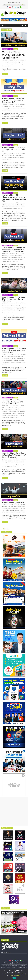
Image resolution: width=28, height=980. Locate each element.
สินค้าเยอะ (10, 417)
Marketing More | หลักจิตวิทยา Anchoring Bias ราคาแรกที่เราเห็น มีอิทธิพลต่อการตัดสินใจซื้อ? (13, 250)
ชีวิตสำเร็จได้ (4, 310)
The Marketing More (21, 307)
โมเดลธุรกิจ (10, 312)
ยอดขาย (23, 415)
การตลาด (11, 108)
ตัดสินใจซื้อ (15, 108)
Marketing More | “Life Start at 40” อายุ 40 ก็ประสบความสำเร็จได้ (13, 149)
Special (15, 49)
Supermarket (4, 411)
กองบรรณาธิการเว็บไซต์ (14, 60)
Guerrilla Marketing (7, 204)
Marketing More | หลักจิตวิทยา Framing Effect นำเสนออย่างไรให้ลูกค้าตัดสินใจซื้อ (13, 100)
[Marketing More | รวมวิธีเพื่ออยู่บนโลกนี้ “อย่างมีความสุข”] (14, 33)
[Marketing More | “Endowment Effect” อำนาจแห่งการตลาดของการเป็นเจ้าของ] (14, 330)
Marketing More (11, 62)
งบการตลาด (4, 464)
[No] (26, 974)
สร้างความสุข (20, 64)
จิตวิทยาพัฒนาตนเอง (18, 510)
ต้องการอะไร (14, 413)
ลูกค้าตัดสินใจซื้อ (21, 108)
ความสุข (6, 64)
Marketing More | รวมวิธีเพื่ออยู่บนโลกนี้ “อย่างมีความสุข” (13, 54)
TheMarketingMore (6, 309)
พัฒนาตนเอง (13, 310)
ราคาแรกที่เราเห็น (7, 259)
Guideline (5, 305)
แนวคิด (6, 312)
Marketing (5, 49)
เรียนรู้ (3, 312)
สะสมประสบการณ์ (20, 310)
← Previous (5, 529)
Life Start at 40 (11, 155)
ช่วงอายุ (9, 310)
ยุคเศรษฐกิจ (9, 208)
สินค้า (17, 362)
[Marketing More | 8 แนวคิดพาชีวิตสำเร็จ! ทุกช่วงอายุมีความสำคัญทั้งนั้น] (14, 279)
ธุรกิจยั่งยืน (13, 415)
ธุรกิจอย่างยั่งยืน (18, 415)
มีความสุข (11, 64)
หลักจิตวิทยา (4, 110)
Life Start (5, 155)
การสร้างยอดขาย (21, 462)
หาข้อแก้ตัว (23, 512)
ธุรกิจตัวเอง (4, 415)
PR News (10, 49)
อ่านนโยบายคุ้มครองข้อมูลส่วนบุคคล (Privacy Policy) (14, 974)
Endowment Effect (7, 356)
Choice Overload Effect (13, 407)
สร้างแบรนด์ (14, 208)
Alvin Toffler (5, 407)
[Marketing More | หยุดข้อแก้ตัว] (14, 484)
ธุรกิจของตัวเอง (21, 413)
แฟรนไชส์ (8, 66)
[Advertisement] (14, 811)
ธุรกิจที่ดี (8, 415)
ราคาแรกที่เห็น (14, 259)
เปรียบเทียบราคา (10, 261)
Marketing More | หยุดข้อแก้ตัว (13, 502)
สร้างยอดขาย (4, 417)
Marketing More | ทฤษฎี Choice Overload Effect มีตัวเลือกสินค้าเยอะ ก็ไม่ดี (12, 402)
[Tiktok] (12, 7)
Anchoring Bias (6, 255)
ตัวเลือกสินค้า (8, 413)
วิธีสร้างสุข (15, 64)
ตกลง (14, 977)
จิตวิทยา (11, 510)
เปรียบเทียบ (4, 261)
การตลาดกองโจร (16, 206)
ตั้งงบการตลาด (10, 464)
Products (11, 257)
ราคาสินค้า (20, 257)
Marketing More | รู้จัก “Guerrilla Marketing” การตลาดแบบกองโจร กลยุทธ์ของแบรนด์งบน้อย (14, 198)
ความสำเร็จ (18, 157)
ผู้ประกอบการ (7, 362)
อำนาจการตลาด (22, 362)
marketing (5, 62)
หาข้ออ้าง (18, 512)
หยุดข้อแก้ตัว (13, 512)
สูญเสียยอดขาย (15, 417)
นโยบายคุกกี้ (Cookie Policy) (15, 975)
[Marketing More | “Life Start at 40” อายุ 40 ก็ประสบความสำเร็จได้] (14, 129)
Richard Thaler (16, 358)
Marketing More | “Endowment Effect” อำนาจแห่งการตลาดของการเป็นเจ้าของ (14, 350)
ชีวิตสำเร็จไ (22, 309)
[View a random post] (25, 25)
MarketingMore (18, 62)
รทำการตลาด (13, 362)
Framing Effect (6, 106)
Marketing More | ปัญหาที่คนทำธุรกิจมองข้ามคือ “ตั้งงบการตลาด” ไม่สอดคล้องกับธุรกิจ (14, 455)
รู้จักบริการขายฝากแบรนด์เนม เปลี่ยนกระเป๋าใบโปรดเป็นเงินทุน (15, 5)
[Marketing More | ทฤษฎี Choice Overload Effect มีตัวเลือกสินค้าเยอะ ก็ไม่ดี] (14, 381)
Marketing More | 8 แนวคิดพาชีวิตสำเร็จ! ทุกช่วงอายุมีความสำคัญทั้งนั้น (13, 299)
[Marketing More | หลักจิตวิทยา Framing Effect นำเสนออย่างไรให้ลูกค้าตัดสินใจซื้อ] (14, 80)
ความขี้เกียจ (7, 510)
